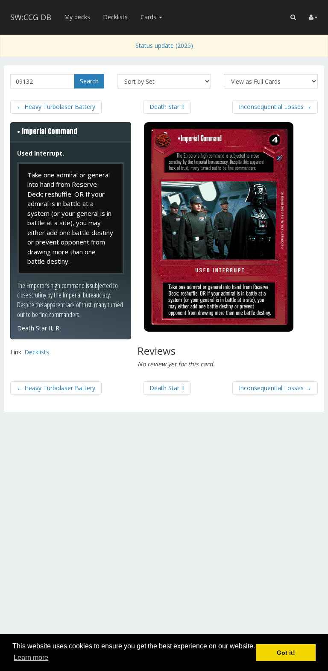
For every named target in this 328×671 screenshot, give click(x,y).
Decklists (115, 17)
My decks (77, 17)
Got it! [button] (286, 652)
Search (89, 81)
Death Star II (166, 107)
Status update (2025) (164, 45)
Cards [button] (149, 17)
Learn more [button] (31, 657)
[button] (293, 17)
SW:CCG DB (30, 17)
